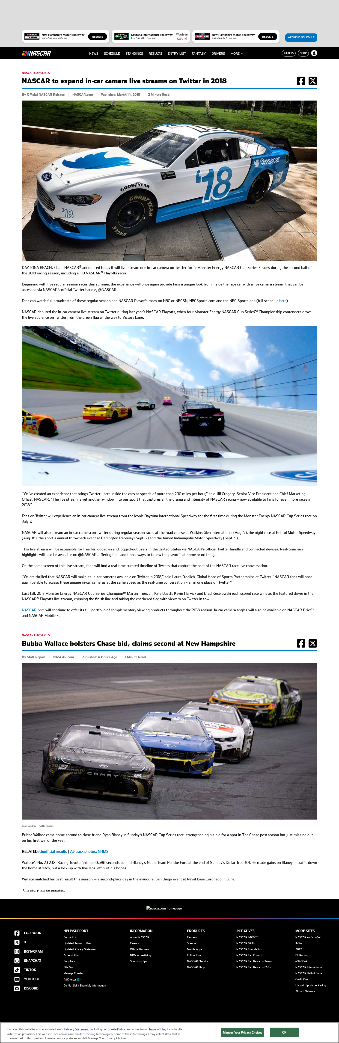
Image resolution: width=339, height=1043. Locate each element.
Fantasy (199, 53)
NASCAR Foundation (249, 949)
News (93, 53)
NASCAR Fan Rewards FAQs (253, 967)
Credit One (301, 979)
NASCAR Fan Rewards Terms (254, 961)
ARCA (299, 949)
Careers (134, 943)
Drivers (218, 53)
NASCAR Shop (196, 967)
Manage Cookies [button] (74, 973)
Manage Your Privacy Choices (242, 1032)
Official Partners (140, 949)
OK (284, 1032)
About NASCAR (139, 937)
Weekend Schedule (301, 37)
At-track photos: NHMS (89, 851)
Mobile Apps (194, 949)
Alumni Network (305, 991)
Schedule (112, 53)
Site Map (69, 967)
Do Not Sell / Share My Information (85, 985)
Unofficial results (53, 851)
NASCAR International (308, 967)
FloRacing (301, 955)
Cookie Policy (116, 1029)
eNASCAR (301, 961)
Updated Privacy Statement (80, 949)
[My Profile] (314, 53)
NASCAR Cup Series (36, 72)
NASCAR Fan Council (249, 955)
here (282, 301)
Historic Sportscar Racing (310, 985)
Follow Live (194, 955)
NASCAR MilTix (246, 943)
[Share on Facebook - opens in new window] (301, 83)
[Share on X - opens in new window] (313, 83)
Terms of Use (157, 1029)
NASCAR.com (33, 610)
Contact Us (70, 937)
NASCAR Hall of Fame (308, 973)
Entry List (177, 53)
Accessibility (71, 955)
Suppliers (69, 961)
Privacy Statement (76, 1029)
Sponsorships (138, 961)
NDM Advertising (140, 955)
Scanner (192, 943)
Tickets (289, 53)
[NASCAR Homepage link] (169, 905)
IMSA (298, 943)
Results (97, 36)
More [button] (235, 53)
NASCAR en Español (308, 937)
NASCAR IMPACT (247, 937)
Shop (303, 53)
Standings (134, 53)
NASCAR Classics (197, 961)
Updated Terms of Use (77, 943)
